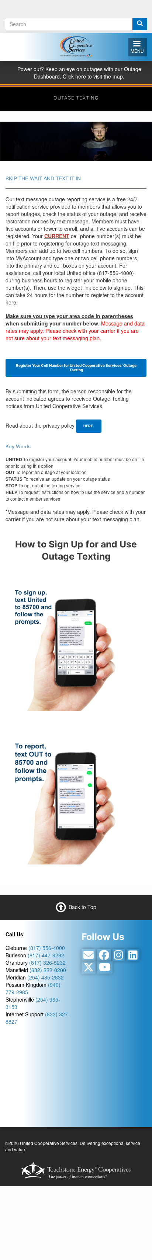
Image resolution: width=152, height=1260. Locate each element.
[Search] (139, 24)
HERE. (88, 426)
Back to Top (82, 906)
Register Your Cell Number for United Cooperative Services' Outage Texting (76, 367)
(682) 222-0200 (48, 970)
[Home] (76, 45)
